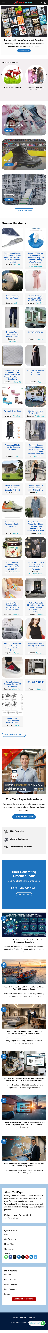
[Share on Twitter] (19, 1257)
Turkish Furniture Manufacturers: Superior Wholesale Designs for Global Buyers (24, 1032)
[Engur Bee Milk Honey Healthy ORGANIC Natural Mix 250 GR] (12, 547)
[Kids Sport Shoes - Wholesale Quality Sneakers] (12, 506)
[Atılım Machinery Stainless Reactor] (12, 280)
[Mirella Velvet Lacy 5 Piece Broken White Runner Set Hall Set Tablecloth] (35, 547)
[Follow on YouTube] (17, 1219)
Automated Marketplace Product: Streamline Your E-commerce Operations (24, 941)
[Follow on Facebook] (6, 1219)
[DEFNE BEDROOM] (35, 317)
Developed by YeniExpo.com (27, 1322)
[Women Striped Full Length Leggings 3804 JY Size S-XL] (35, 470)
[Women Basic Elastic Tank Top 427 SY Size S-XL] (35, 628)
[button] (3, 3)
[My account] (45, 2)
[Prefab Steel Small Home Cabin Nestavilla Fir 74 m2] (12, 470)
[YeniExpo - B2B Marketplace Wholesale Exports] (24, 2)
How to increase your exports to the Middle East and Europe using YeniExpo (24, 1165)
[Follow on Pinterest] (14, 1219)
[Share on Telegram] (35, 1257)
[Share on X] (14, 1257)
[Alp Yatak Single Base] (12, 396)
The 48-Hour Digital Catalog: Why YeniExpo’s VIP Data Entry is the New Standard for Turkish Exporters (24, 1125)
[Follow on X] (11, 1219)
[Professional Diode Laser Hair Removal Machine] (12, 430)
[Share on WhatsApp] (6, 1257)
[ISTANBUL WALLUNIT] (35, 667)
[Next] (46, 79)
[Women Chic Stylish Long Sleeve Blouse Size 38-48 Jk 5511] (35, 280)
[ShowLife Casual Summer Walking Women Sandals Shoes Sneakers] (12, 588)
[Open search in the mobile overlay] (41, 3)
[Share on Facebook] (10, 1257)
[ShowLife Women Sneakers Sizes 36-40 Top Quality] (12, 667)
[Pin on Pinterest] (27, 1257)
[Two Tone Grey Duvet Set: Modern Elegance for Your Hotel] (12, 628)
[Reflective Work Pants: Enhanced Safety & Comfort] (12, 317)
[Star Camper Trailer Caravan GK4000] (35, 396)
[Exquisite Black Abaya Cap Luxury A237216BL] (35, 355)
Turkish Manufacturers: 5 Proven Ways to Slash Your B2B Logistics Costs (24, 988)
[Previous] (1, 79)
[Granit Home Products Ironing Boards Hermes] (12, 703)
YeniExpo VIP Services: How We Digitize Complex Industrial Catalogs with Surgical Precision (24, 1079)
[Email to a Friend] (23, 1257)
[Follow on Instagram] (8, 1219)
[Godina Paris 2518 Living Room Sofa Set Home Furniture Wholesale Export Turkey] (35, 588)
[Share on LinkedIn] (31, 1257)
